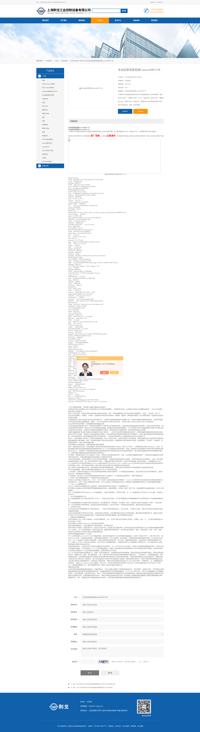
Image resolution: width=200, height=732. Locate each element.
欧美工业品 (45, 128)
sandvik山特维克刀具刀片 (50, 91)
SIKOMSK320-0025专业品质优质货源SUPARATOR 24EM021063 (95, 684)
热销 (43, 80)
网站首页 (45, 20)
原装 (43, 121)
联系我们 (160, 2)
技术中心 (118, 20)
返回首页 (153, 2)
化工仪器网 (125, 726)
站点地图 (140, 726)
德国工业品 (45, 113)
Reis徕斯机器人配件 (48, 95)
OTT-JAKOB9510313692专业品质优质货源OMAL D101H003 (94, 687)
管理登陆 (133, 726)
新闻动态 (82, 20)
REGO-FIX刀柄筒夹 (48, 87)
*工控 (56, 61)
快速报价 (45, 136)
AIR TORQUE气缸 (47, 150)
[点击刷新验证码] (103, 662)
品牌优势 (45, 154)
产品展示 (100, 20)
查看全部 (45, 166)
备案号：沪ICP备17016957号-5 (97, 726)
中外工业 (45, 106)
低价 (43, 117)
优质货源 (45, 124)
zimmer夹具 (45, 147)
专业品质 (64, 61)
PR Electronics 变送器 (48, 84)
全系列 (44, 158)
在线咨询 (136, 20)
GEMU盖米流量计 (47, 139)
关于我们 (63, 20)
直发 (43, 132)
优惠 (43, 102)
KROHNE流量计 (47, 161)
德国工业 (45, 110)
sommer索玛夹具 (47, 143)
